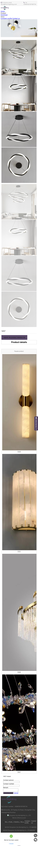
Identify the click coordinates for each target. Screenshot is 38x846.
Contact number (8, 784)
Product (3, 13)
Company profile (6, 18)
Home (3, 11)
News (2, 16)
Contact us (16, 18)
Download (4, 15)
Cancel (16, 793)
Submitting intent (8, 793)
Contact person (8, 780)
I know (11, 843)
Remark (5, 787)
